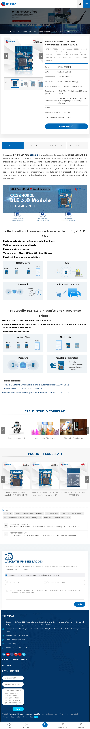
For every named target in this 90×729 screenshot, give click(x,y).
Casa (13, 31)
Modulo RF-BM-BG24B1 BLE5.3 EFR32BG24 (74, 494)
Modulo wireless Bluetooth (72, 514)
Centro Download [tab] (56, 146)
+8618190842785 (21, 648)
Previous (3, 430)
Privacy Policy (8, 717)
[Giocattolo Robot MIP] (16, 426)
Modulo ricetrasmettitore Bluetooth (29, 514)
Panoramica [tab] (13, 146)
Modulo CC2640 (52, 514)
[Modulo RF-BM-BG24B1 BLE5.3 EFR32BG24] (73, 475)
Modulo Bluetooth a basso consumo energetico (22, 517)
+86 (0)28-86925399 (20, 636)
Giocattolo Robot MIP (17, 438)
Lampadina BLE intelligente (45, 438)
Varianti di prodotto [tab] (77, 146)
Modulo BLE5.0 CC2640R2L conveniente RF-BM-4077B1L (38, 575)
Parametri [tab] (34, 146)
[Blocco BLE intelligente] (73, 426)
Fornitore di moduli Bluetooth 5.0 (57, 517)
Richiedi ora (65, 126)
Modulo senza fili (24, 31)
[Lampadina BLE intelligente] (45, 426)
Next (87, 430)
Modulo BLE (38, 31)
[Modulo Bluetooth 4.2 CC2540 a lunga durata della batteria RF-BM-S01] (45, 475)
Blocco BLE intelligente (73, 438)
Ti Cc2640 (7, 514)
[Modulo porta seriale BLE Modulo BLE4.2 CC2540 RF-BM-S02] (16, 475)
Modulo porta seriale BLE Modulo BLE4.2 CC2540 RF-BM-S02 (17, 494)
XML (61, 714)
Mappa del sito (71, 714)
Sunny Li (15, 644)
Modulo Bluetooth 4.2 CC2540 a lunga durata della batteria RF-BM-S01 (45, 494)
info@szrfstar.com (18, 640)
